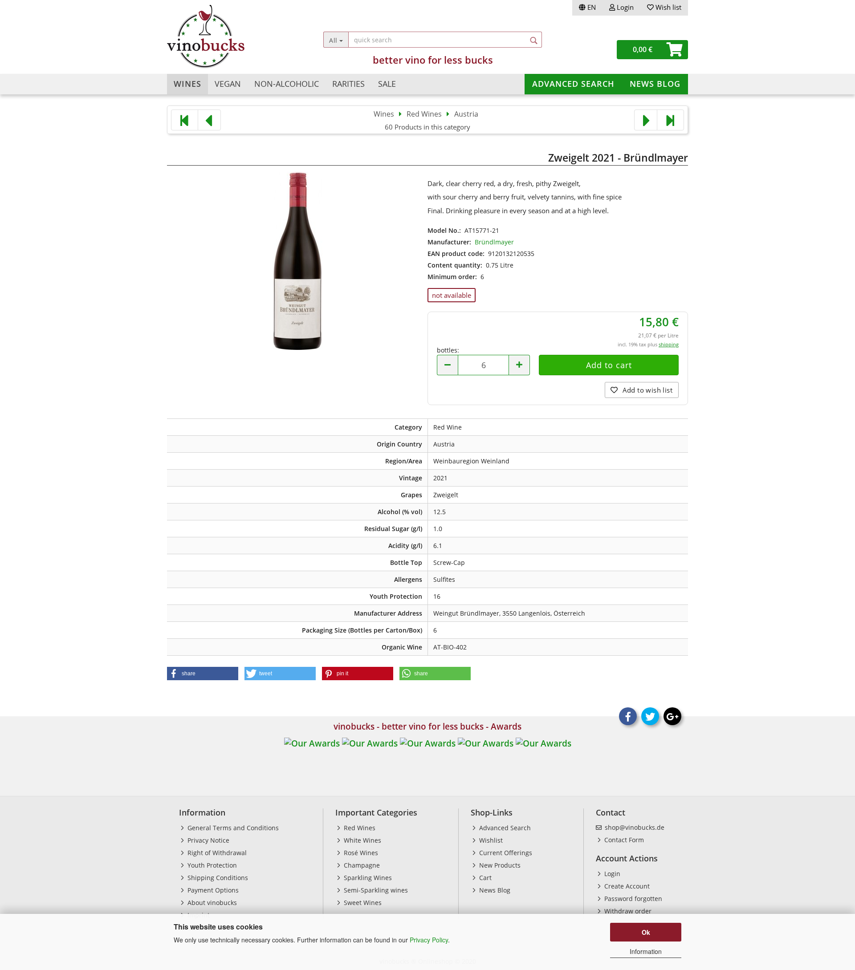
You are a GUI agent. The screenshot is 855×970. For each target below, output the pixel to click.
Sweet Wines (362, 902)
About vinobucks (211, 902)
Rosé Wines (360, 852)
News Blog (655, 83)
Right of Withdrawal (216, 852)
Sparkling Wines (367, 877)
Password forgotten (632, 898)
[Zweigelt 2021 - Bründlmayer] (297, 260)
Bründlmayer (494, 242)
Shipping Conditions (217, 877)
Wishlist (490, 840)
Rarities (348, 83)
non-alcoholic (286, 83)
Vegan (228, 83)
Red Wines (358, 828)
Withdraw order (627, 911)
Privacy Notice (207, 840)
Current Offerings (504, 852)
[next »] (645, 120)
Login (624, 7)
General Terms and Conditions (232, 828)
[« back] (209, 120)
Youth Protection (211, 865)
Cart (484, 877)
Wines (187, 83)
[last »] (670, 120)
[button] (202, 673)
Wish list (667, 7)
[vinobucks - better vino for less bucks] (232, 36)
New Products (499, 865)
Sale (387, 83)
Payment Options (212, 890)
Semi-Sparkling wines (375, 890)
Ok (646, 932)
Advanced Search (573, 83)
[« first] (184, 120)
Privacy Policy (429, 939)
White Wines (361, 840)
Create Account (626, 886)
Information (646, 951)
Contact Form (623, 840)
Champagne (361, 865)
